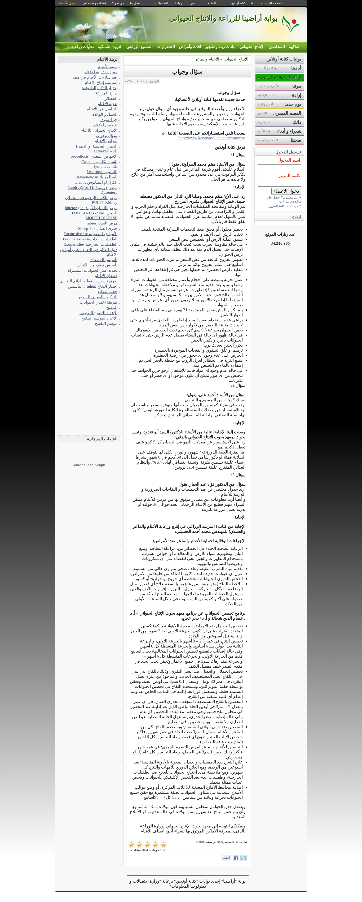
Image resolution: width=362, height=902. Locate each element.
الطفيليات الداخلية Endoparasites (90, 239)
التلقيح (111, 307)
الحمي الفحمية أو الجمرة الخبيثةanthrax (96, 148)
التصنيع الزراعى (139, 47)
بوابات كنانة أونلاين (242, 3)
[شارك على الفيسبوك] (236, 858)
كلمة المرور (289, 175)
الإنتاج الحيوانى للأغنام (99, 130)
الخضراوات (166, 47)
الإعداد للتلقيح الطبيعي (98, 312)
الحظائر (111, 98)
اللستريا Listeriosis (102, 171)
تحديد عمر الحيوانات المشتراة (92, 270)
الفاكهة (295, 47)
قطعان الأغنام (106, 275)
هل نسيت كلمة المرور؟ (282, 206)
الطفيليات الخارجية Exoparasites (90, 244)
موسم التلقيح (106, 323)
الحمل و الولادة (104, 114)
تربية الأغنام (107, 66)
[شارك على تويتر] (243, 858)
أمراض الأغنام (106, 141)
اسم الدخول (289, 160)
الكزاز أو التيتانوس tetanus (95, 182)
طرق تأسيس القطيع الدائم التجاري (88, 281)
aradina (200, 841)
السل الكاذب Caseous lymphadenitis (99, 164)
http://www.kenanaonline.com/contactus (211, 138)
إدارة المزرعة (106, 93)
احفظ (226, 858)
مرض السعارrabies (102, 223)
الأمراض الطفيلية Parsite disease (90, 233)
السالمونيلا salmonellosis (96, 177)
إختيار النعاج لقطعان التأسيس (92, 286)
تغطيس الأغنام (105, 125)
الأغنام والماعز (207, 59)
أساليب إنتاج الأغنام (101, 82)
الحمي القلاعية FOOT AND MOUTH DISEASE (94, 215)
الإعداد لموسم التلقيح (99, 318)
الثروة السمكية (110, 47)
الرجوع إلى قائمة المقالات (142, 81)
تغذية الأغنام (107, 103)
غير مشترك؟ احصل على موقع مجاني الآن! (283, 199)
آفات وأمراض (190, 47)
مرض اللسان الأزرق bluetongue (91, 207)
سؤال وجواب (187, 71)
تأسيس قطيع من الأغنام (97, 265)
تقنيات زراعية (82, 47)
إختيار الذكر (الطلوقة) (99, 87)
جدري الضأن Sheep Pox (97, 228)
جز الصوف (108, 119)
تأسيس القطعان (103, 259)
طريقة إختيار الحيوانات (98, 302)
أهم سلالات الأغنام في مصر (94, 77)
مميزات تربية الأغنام (100, 72)
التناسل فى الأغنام (102, 109)
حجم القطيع (107, 291)
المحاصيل (276, 47)
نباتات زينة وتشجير (220, 47)
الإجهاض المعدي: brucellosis (94, 156)
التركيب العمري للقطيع (98, 297)
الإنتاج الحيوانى (252, 47)
